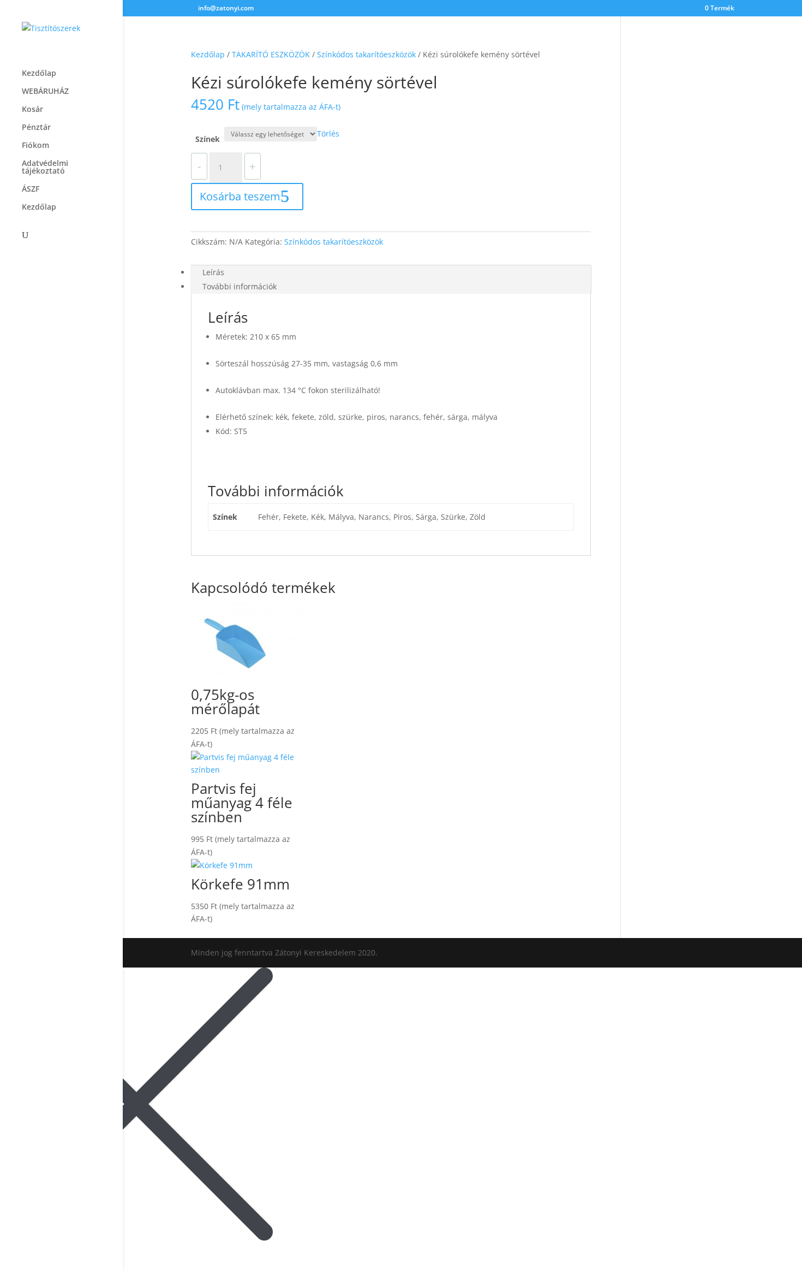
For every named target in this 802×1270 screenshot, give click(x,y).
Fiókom (35, 145)
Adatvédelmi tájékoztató (45, 167)
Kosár (32, 109)
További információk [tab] (239, 286)
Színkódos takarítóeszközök (366, 54)
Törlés (328, 133)
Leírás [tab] (213, 272)
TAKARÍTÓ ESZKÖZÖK (271, 54)
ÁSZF (30, 189)
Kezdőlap (39, 73)
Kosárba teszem (240, 196)
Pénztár (36, 127)
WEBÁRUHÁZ (45, 91)
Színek (207, 139)
